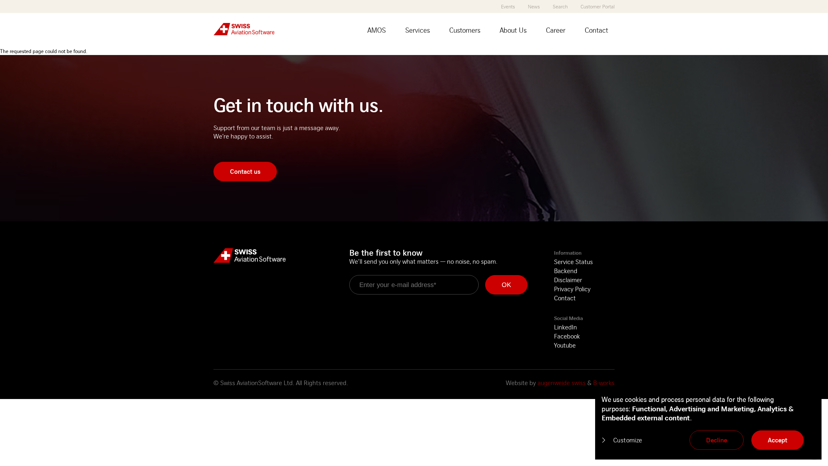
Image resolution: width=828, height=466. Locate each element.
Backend (565, 271)
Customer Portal (598, 7)
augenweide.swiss (562, 383)
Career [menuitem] (555, 30)
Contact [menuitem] (596, 30)
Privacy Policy (572, 289)
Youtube (565, 345)
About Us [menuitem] (513, 30)
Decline (716, 440)
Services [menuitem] (417, 30)
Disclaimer (568, 280)
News (534, 7)
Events (508, 7)
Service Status (573, 262)
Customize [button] (627, 440)
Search (560, 7)
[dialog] (708, 423)
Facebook (567, 336)
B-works (604, 383)
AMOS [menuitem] (376, 30)
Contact (565, 298)
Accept (777, 440)
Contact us (245, 171)
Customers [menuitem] (464, 30)
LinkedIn (565, 327)
